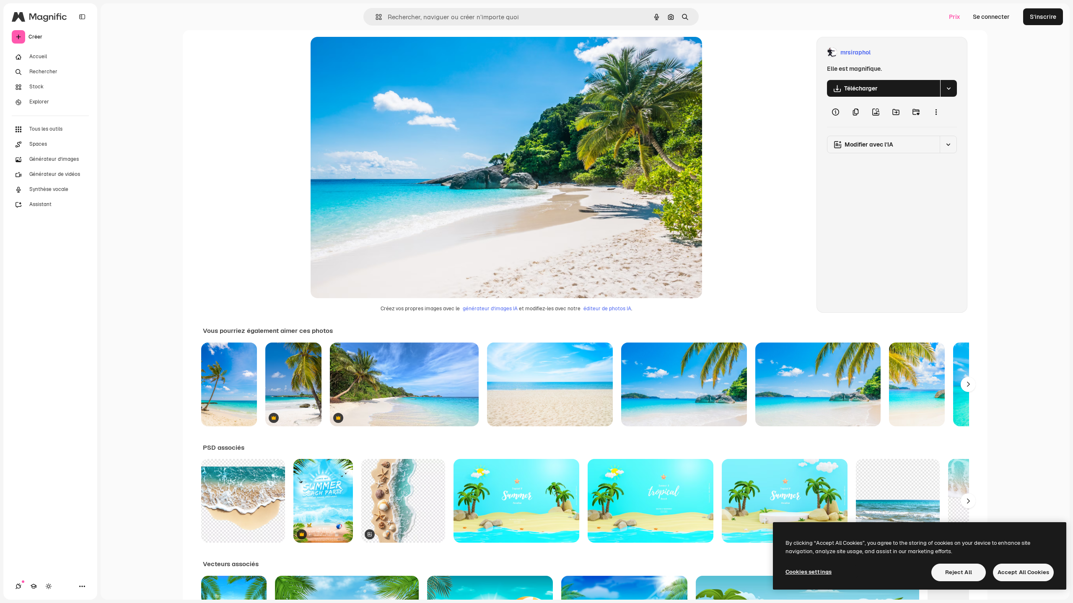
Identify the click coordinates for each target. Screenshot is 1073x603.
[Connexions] (18, 586)
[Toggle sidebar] (82, 16)
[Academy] (33, 586)
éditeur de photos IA (607, 308)
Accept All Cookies (1023, 572)
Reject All (958, 572)
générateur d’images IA (490, 308)
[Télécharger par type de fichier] (948, 88)
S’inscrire (1043, 17)
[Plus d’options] (936, 111)
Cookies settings (808, 571)
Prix (954, 17)
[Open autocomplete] (375, 17)
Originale (365, 53)
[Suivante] (968, 384)
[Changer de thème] (48, 586)
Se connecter (991, 17)
